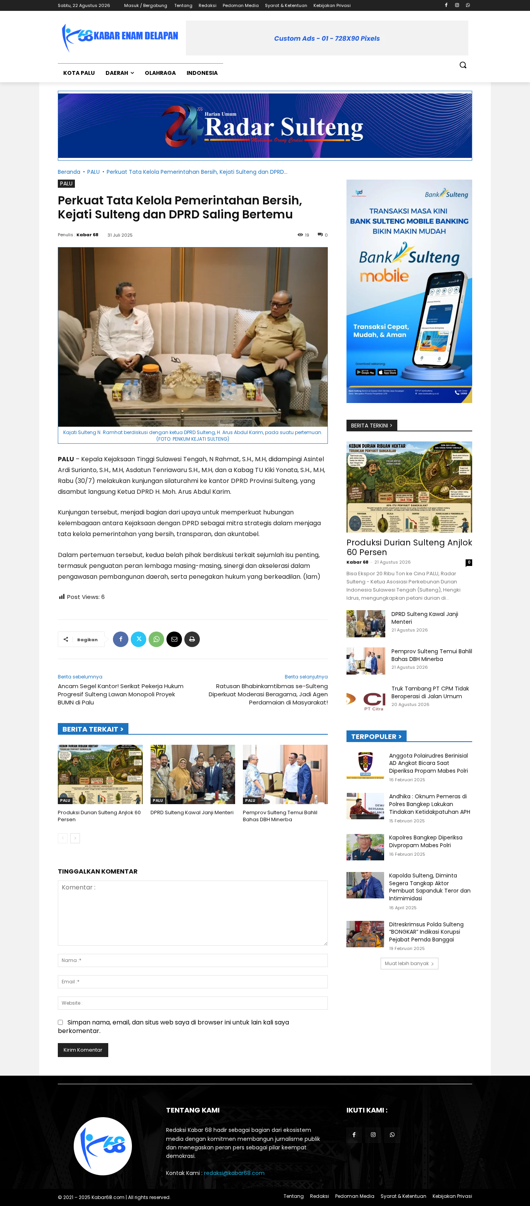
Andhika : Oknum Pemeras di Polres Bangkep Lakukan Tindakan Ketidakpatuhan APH (429, 803)
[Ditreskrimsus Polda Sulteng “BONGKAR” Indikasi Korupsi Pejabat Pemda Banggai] (365, 934)
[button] (463, 64)
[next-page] (75, 838)
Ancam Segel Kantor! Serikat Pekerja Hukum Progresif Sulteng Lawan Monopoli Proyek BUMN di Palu (121, 694)
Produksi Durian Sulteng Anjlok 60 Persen (99, 816)
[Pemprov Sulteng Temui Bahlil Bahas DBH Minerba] (285, 774)
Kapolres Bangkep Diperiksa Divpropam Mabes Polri (425, 841)
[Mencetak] (192, 639)
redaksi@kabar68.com (234, 1173)
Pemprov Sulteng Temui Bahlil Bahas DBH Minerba (280, 816)
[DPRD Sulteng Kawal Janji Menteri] (193, 774)
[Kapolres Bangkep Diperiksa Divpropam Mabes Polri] (365, 847)
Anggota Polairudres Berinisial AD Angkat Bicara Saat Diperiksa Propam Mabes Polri (428, 763)
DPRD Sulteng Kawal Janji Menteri (192, 812)
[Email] (174, 639)
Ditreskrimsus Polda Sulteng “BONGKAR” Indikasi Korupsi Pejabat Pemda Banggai (426, 932)
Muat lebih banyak (407, 963)
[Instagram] (456, 5)
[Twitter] (138, 639)
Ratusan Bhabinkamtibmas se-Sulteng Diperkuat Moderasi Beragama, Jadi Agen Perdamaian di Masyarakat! (268, 694)
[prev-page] (63, 838)
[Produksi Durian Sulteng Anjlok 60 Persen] (100, 774)
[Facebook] (446, 5)
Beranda (69, 172)
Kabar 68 (87, 235)
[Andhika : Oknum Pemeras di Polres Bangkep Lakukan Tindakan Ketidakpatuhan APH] (365, 806)
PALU (93, 172)
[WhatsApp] (467, 5)
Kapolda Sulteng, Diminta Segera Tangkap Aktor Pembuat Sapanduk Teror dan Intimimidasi (430, 887)
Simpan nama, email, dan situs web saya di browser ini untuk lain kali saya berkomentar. (173, 1026)
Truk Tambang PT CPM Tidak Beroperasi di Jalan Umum (430, 692)
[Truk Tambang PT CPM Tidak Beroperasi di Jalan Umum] (365, 698)
